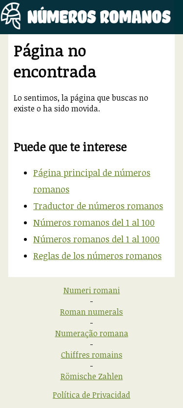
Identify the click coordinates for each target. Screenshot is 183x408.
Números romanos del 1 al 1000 (96, 239)
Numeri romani (91, 290)
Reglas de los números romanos (97, 255)
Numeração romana (91, 333)
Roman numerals (91, 311)
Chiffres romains (91, 354)
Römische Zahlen (92, 376)
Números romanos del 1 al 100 (94, 222)
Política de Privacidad (91, 394)
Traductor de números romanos (98, 206)
